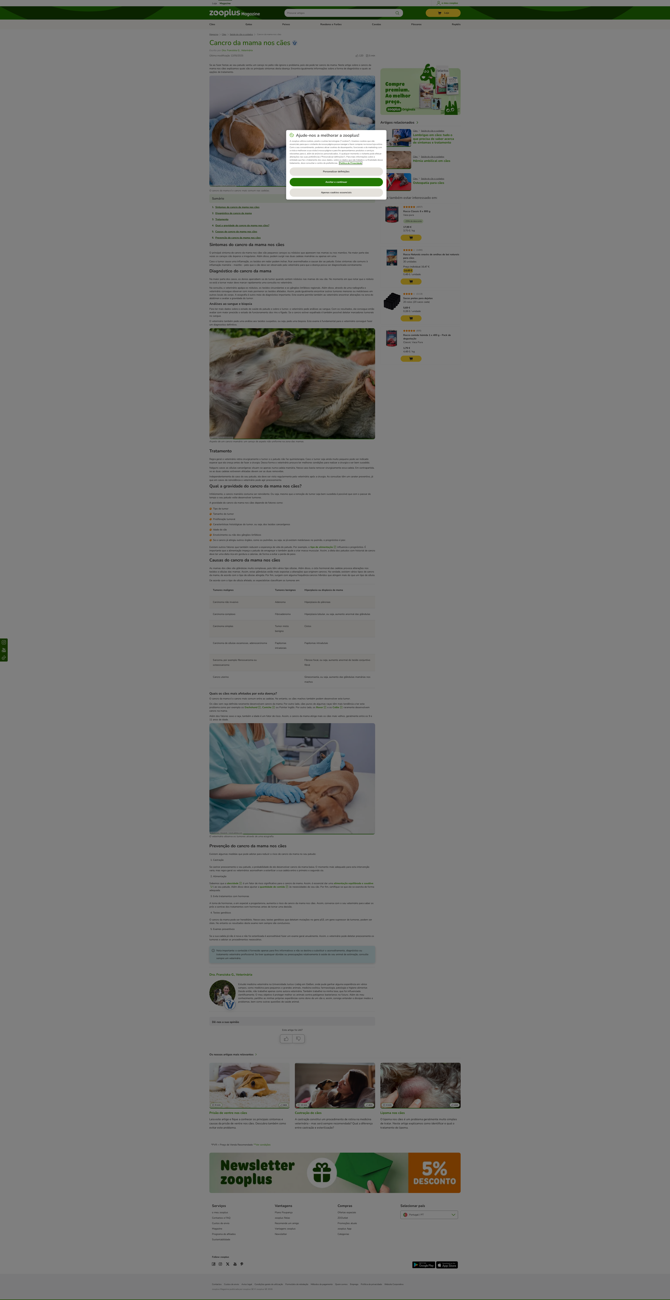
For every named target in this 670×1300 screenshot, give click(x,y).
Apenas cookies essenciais (336, 192)
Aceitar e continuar (336, 182)
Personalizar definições (336, 171)
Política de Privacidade (350, 163)
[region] (336, 165)
